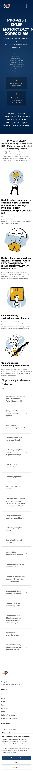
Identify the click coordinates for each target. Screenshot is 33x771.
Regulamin (4, 708)
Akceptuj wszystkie (16, 758)
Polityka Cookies (11, 752)
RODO (3, 712)
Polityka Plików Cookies (9, 718)
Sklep (3, 702)
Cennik (3, 698)
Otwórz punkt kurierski (8, 729)
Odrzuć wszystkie (16, 767)
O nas (3, 695)
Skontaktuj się (5, 732)
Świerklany (26, 38)
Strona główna (8, 38)
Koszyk (3, 705)
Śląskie (17, 38)
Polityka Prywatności (8, 715)
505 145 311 (16, 86)
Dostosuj (16, 762)
